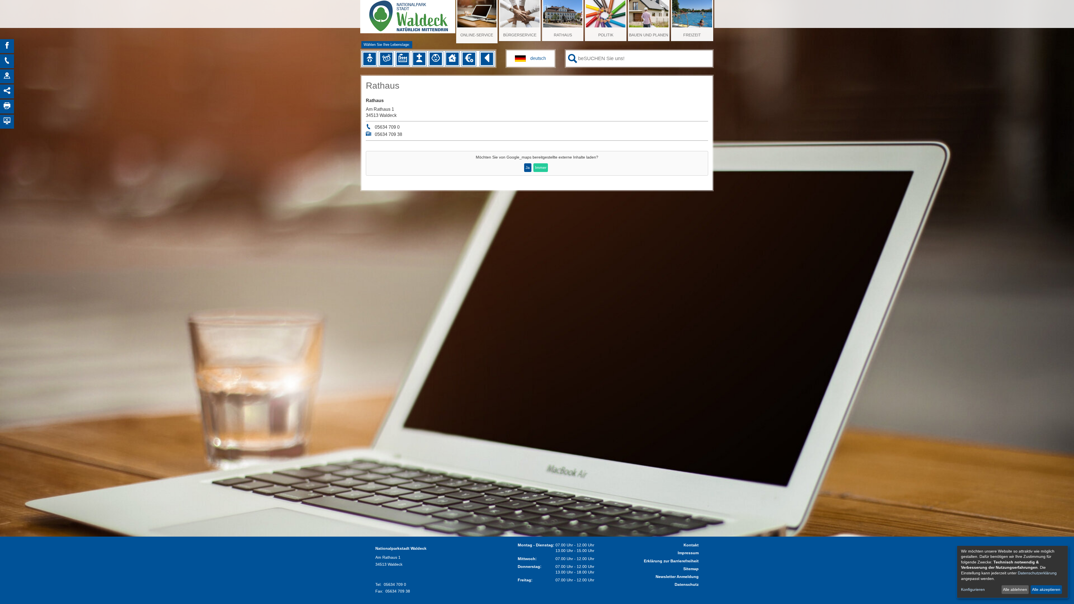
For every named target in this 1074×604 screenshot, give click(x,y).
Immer (541, 167)
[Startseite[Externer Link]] (407, 14)
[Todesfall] (419, 59)
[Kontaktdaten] (7, 61)
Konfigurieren (973, 589)
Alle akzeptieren (1046, 589)
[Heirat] (386, 59)
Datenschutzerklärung (1037, 573)
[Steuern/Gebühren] (469, 59)
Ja (528, 167)
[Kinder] (436, 59)
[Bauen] (452, 59)
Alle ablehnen (1015, 589)
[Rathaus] (7, 76)
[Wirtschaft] (403, 59)
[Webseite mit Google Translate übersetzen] (531, 58)
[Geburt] (369, 59)
